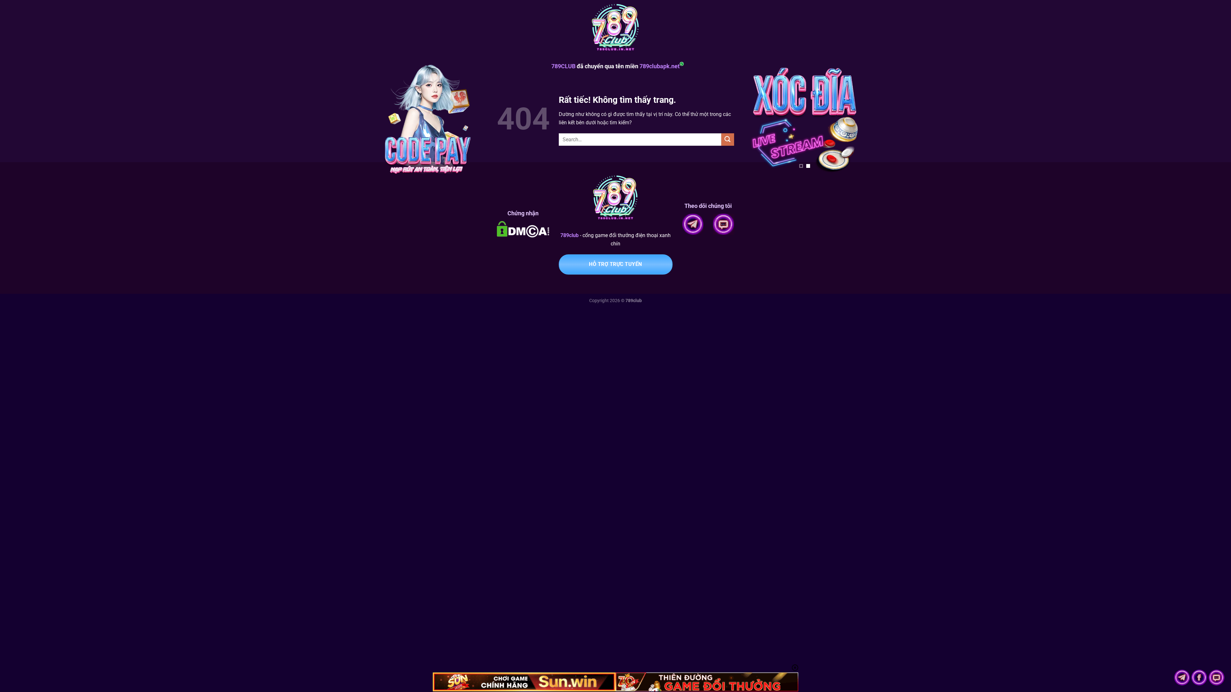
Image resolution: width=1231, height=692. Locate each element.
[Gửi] (727, 139)
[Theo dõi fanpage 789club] (1200, 677)
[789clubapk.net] (615, 29)
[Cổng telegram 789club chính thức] (1182, 677)
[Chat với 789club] (1217, 677)
